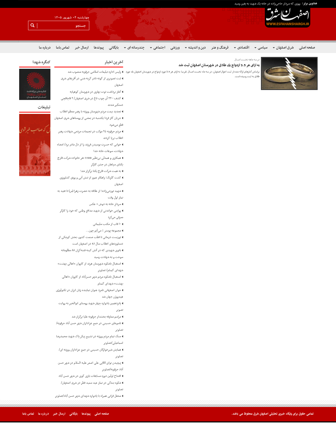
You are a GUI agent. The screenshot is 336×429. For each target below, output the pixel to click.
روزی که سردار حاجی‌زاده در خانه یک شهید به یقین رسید (267, 3)
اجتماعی (159, 48)
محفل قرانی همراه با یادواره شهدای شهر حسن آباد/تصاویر (88, 396)
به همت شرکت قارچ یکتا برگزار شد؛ (100, 171)
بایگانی (114, 48)
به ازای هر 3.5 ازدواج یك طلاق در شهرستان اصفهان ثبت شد (219, 65)
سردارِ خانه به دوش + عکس (105, 204)
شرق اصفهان (284, 48)
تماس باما (62, 48)
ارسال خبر (81, 48)
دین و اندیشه (196, 48)
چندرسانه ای (136, 48)
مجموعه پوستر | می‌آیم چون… (103, 230)
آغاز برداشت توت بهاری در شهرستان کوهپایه (95, 91)
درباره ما (45, 48)
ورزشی (175, 48)
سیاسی (262, 48)
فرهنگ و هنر (220, 48)
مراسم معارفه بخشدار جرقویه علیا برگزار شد (96, 316)
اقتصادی (243, 48)
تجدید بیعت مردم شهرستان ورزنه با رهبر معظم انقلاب (90, 111)
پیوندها (99, 48)
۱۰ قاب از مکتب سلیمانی (107, 224)
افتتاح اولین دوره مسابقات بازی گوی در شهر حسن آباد (90, 376)
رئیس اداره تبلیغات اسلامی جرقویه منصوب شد (94, 72)
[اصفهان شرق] (168, 21)
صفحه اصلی (307, 48)
